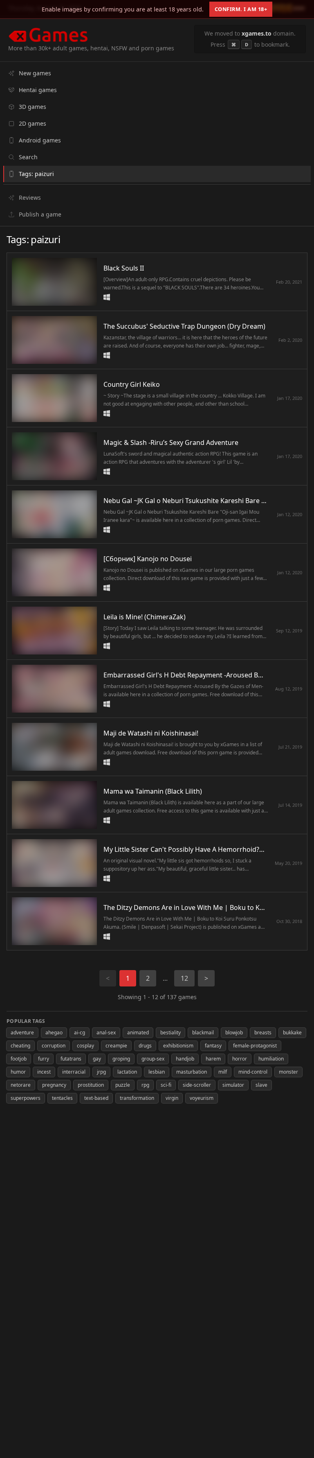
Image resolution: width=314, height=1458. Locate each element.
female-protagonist (255, 1045)
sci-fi (166, 1084)
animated (138, 1032)
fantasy (213, 1045)
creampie (116, 1045)
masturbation (191, 1071)
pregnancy (54, 1084)
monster (288, 1071)
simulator (233, 1084)
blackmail (203, 1032)
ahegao (54, 1032)
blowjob (234, 1032)
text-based (96, 1098)
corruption (53, 1045)
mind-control (252, 1071)
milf (222, 1071)
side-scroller (197, 1084)
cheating (20, 1045)
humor (18, 1071)
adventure (22, 1032)
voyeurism (201, 1098)
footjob (19, 1058)
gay (97, 1058)
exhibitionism (178, 1045)
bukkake (292, 1032)
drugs (145, 1045)
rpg (145, 1084)
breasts (262, 1032)
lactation (127, 1071)
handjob (185, 1058)
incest (44, 1071)
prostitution (91, 1084)
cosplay (85, 1045)
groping (121, 1058)
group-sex (152, 1058)
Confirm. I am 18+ (241, 9)
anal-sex (106, 1032)
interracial (73, 1071)
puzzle (122, 1084)
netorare (21, 1084)
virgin (172, 1098)
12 (184, 978)
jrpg (101, 1071)
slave (261, 1084)
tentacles (62, 1098)
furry (43, 1058)
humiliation (271, 1058)
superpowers (25, 1098)
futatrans (71, 1058)
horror (239, 1058)
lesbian (156, 1071)
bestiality (170, 1032)
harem (213, 1058)
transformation (137, 1098)
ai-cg (79, 1032)
